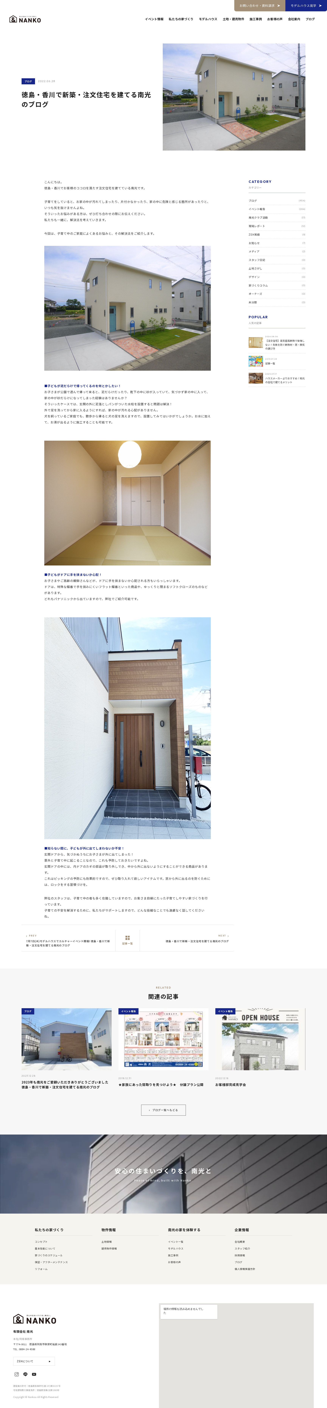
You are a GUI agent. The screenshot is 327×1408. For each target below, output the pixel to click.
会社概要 (240, 1241)
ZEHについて (34, 1361)
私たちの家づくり (181, 19)
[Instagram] (16, 1374)
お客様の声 (275, 19)
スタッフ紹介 (242, 1248)
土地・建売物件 (233, 19)
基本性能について (45, 1248)
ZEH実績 (277, 234)
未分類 (277, 302)
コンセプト (41, 1241)
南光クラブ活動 (277, 217)
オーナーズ (277, 294)
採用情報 (240, 1255)
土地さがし (277, 268)
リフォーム (41, 1269)
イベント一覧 (175, 1241)
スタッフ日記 (277, 260)
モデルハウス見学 (303, 5)
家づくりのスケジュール (49, 1255)
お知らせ (277, 243)
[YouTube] (34, 1374)
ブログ (310, 19)
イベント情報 (154, 19)
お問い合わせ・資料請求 (257, 5)
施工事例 (256, 19)
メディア (277, 251)
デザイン (277, 277)
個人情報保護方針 (245, 1269)
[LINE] (25, 1374)
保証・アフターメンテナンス (51, 1262)
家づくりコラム (277, 285)
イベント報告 (277, 209)
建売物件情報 (109, 1248)
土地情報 (106, 1241)
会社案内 (294, 19)
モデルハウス (208, 19)
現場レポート (277, 226)
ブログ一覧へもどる (163, 1110)
